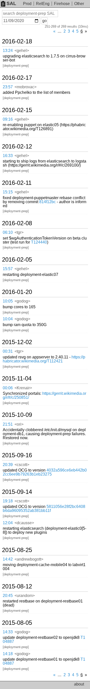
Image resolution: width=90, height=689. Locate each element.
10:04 (8, 319)
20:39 (8, 465)
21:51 (8, 424)
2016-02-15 (17, 110)
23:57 (8, 87)
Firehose (62, 4)
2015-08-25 (17, 550)
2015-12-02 (17, 342)
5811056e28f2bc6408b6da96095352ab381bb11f (44, 508)
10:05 (8, 301)
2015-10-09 (17, 415)
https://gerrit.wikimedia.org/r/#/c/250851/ (44, 395)
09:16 (8, 119)
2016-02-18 (17, 41)
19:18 (8, 501)
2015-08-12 (17, 586)
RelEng (43, 4)
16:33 (8, 156)
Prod (27, 4)
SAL (11, 3)
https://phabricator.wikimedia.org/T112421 (44, 359)
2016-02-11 (17, 183)
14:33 (8, 632)
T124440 (39, 242)
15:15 (8, 192)
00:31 (8, 351)
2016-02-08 (17, 223)
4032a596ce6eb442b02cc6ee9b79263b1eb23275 (45, 472)
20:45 (8, 595)
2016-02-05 (17, 260)
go (44, 21)
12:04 (8, 523)
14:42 (8, 559)
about (79, 684)
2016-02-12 (17, 146)
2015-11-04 (17, 378)
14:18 (8, 654)
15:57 (8, 269)
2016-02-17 (17, 78)
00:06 (8, 388)
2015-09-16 (17, 455)
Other (79, 4)
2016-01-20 (17, 292)
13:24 (8, 50)
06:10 (8, 232)
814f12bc (47, 202)
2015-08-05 (17, 623)
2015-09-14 (17, 492)
